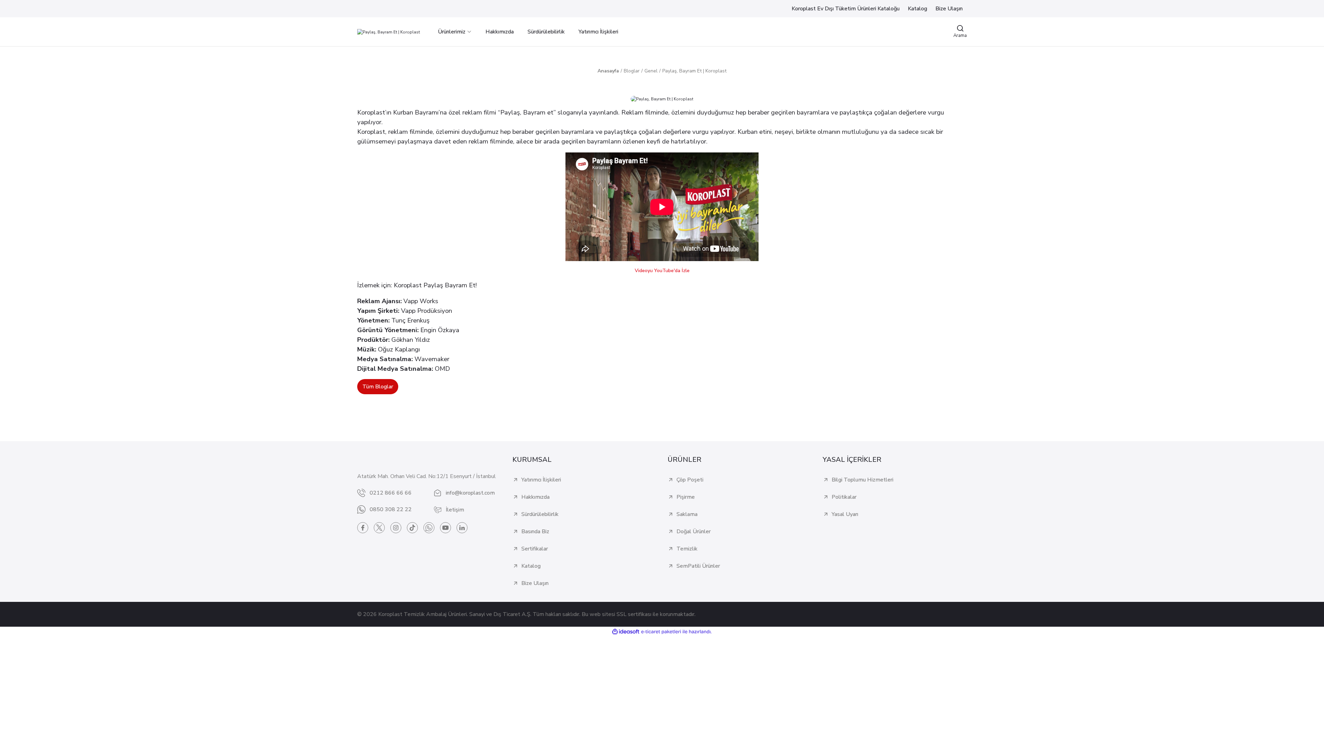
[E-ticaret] (661, 632)
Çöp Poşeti (689, 480)
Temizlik (687, 549)
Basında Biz (535, 531)
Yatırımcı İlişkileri (541, 480)
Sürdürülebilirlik (540, 514)
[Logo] (388, 31)
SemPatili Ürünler (698, 566)
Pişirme (685, 497)
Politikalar (844, 497)
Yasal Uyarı (845, 514)
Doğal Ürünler (693, 531)
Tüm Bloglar (377, 386)
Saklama (687, 514)
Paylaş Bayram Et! (450, 285)
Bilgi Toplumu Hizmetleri (862, 480)
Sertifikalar (534, 549)
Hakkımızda (535, 497)
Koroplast (408, 285)
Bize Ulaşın (535, 583)
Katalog (531, 566)
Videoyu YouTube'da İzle (662, 270)
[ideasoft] (626, 631)
